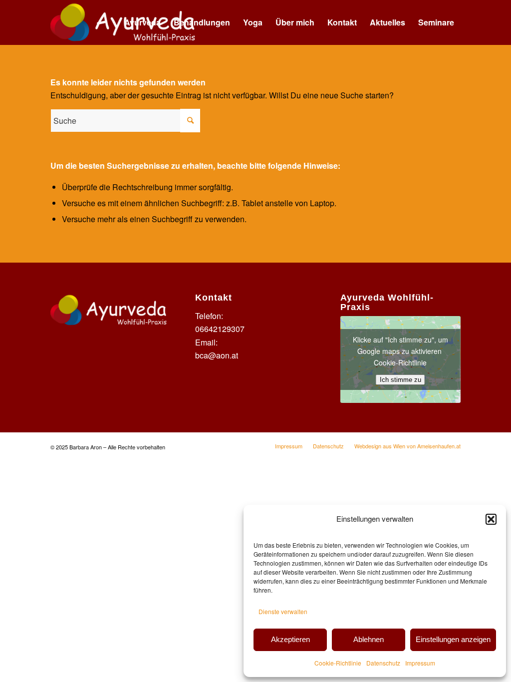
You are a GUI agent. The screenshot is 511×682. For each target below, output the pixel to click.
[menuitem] (142, 22)
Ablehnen (368, 639)
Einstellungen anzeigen (453, 639)
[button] (491, 519)
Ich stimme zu (400, 379)
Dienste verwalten (282, 611)
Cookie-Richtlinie (337, 663)
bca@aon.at (216, 355)
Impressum (420, 663)
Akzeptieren (290, 639)
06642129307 (220, 329)
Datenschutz (383, 663)
